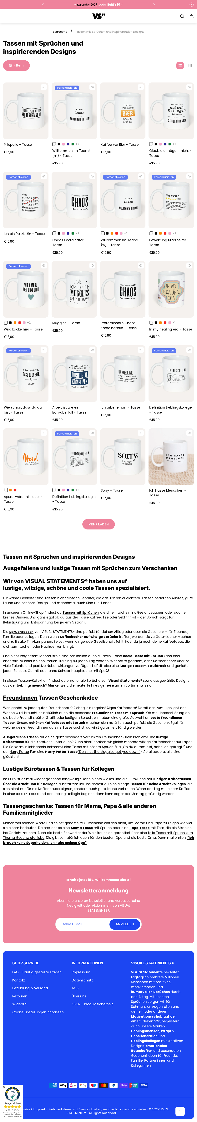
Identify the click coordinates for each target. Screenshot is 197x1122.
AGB (75, 988)
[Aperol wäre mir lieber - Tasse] (25, 456)
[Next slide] (154, 4)
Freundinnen (20, 697)
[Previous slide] (43, 4)
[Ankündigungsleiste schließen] (191, 4)
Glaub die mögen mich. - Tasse (170, 153)
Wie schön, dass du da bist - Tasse (23, 410)
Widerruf (19, 1004)
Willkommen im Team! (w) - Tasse (119, 242)
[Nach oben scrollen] (180, 1111)
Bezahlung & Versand (30, 988)
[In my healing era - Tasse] (171, 289)
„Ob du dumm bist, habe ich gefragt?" (153, 747)
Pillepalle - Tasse (18, 144)
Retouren (19, 996)
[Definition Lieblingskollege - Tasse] (171, 373)
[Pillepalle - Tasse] (25, 110)
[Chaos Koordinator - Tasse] (74, 200)
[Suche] (182, 16)
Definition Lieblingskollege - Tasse (170, 410)
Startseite (60, 31)
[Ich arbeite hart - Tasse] (122, 373)
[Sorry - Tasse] (122, 456)
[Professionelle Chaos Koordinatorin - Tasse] (122, 289)
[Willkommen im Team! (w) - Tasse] (122, 200)
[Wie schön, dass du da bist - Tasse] (25, 373)
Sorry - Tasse (112, 490)
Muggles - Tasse (66, 323)
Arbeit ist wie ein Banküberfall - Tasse (69, 410)
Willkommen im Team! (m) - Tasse (71, 153)
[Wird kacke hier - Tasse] (25, 289)
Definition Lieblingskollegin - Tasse (74, 499)
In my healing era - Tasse (170, 329)
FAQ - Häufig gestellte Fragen (37, 972)
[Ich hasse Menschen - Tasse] (171, 456)
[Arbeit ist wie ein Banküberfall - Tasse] (74, 373)
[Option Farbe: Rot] (117, 233)
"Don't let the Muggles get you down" (109, 751)
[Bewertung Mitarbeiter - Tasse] (171, 200)
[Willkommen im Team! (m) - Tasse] (74, 110)
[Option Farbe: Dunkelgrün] (73, 144)
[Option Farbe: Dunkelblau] (68, 144)
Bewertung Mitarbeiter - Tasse (169, 242)
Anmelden (125, 924)
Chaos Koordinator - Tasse (69, 242)
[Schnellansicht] (44, 87)
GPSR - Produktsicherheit (92, 1004)
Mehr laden (98, 524)
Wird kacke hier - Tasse (23, 329)
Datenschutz (82, 980)
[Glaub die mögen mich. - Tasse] (171, 110)
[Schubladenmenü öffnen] (5, 16)
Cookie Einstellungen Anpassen (38, 1012)
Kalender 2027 (87, 4)
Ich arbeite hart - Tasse (120, 407)
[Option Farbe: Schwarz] (59, 144)
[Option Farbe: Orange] (112, 233)
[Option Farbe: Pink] (63, 144)
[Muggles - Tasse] (74, 289)
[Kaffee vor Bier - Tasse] (122, 110)
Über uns (79, 996)
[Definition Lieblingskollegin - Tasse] (74, 456)
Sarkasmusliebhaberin (27, 747)
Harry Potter (19, 751)
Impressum (81, 972)
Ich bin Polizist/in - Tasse (24, 233)
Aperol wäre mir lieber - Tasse (23, 499)
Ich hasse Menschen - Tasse (167, 493)
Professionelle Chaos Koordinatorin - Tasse (119, 325)
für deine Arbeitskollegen (164, 784)
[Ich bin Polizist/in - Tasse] (25, 200)
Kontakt (18, 980)
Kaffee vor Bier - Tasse (120, 144)
